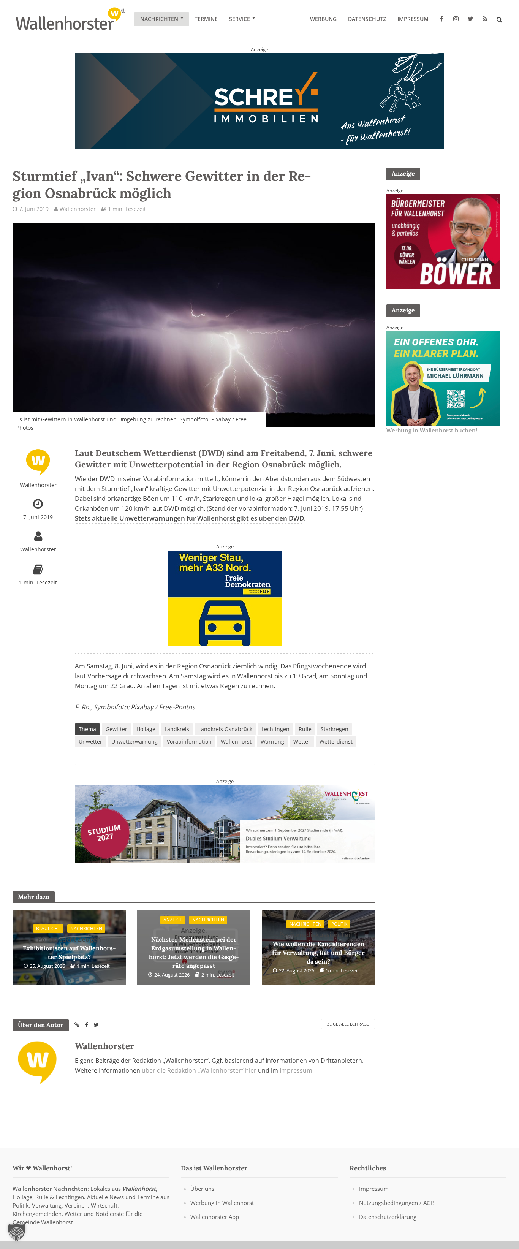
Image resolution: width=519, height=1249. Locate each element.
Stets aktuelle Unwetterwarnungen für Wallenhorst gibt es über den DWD (189, 518)
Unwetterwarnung (134, 741)
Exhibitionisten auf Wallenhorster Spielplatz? (69, 948)
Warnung (272, 741)
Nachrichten (159, 18)
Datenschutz (367, 18)
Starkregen (334, 729)
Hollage (145, 729)
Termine (206, 18)
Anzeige (172, 920)
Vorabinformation (189, 741)
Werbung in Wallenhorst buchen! (431, 430)
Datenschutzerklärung (387, 1217)
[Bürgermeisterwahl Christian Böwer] (443, 240)
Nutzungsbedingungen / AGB (397, 1202)
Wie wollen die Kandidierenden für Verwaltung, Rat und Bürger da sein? (318, 947)
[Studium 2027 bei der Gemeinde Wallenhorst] (225, 823)
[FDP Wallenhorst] (225, 597)
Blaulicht (48, 928)
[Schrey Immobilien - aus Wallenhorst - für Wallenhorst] (259, 100)
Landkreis (177, 729)
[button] (16, 1232)
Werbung (323, 18)
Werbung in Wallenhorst (222, 1202)
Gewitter (116, 729)
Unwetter (90, 741)
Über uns (202, 1188)
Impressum (413, 18)
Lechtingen (275, 729)
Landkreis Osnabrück (225, 729)
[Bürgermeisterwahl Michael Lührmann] (443, 377)
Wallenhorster (78, 208)
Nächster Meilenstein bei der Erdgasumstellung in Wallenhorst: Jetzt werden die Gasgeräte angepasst (194, 948)
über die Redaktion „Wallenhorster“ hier (199, 1070)
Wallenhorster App (214, 1217)
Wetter (301, 741)
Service (239, 18)
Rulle (305, 729)
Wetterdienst (336, 741)
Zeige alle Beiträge (348, 1024)
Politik (339, 924)
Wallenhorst (236, 741)
